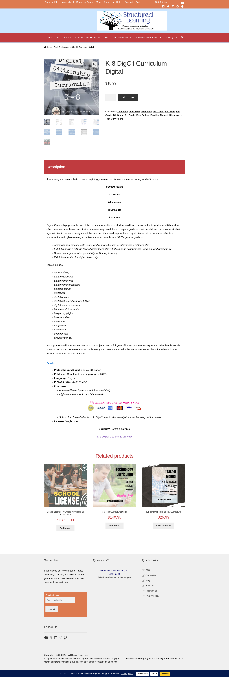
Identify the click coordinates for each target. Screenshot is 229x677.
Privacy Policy (152, 596)
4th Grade (158, 111)
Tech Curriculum (61, 47)
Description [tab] (56, 167)
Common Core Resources (87, 37)
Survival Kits (51, 2)
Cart (138, 2)
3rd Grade (146, 111)
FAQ (148, 570)
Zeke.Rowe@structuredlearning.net (114, 577)
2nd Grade (134, 111)
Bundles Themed (159, 115)
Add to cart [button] (65, 528)
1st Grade (122, 111)
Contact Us (151, 575)
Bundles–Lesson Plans (146, 37)
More (98, 2)
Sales (119, 2)
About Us (109, 2)
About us (150, 586)
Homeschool (67, 2)
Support (129, 2)
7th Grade (118, 115)
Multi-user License (122, 37)
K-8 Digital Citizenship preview (114, 436)
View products (163, 525)
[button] (94, 64)
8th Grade (130, 115)
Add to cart (128, 97)
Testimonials (151, 591)
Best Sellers (142, 115)
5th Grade (170, 111)
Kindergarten (176, 115)
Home (49, 37)
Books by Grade (84, 2)
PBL (107, 37)
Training (169, 37)
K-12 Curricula (64, 37)
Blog (148, 580)
